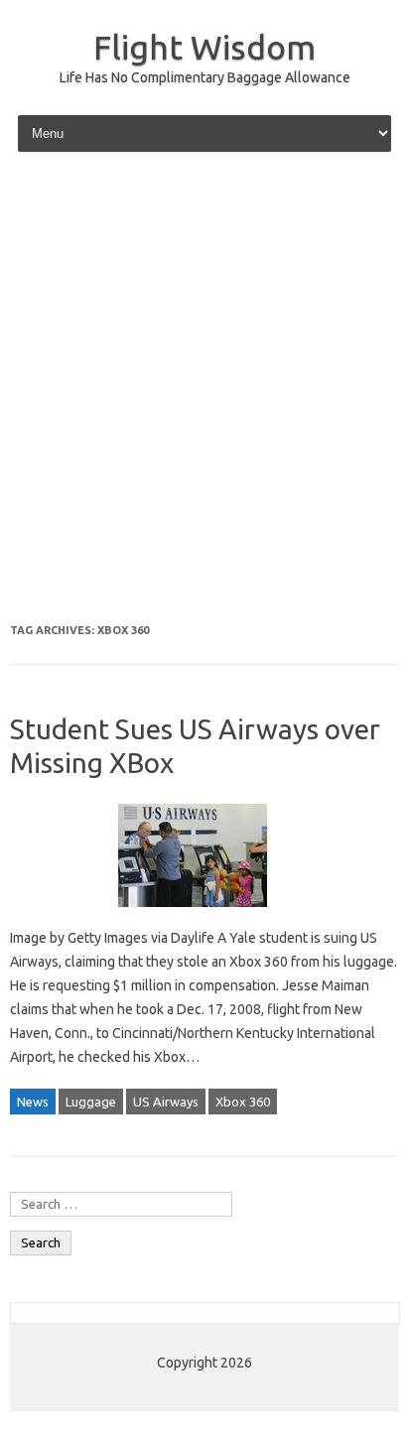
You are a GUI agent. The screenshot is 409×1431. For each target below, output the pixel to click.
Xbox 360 (242, 1101)
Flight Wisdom (204, 46)
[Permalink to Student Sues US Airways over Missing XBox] (204, 914)
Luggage (91, 1101)
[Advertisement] (204, 390)
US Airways (166, 1101)
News (33, 1101)
